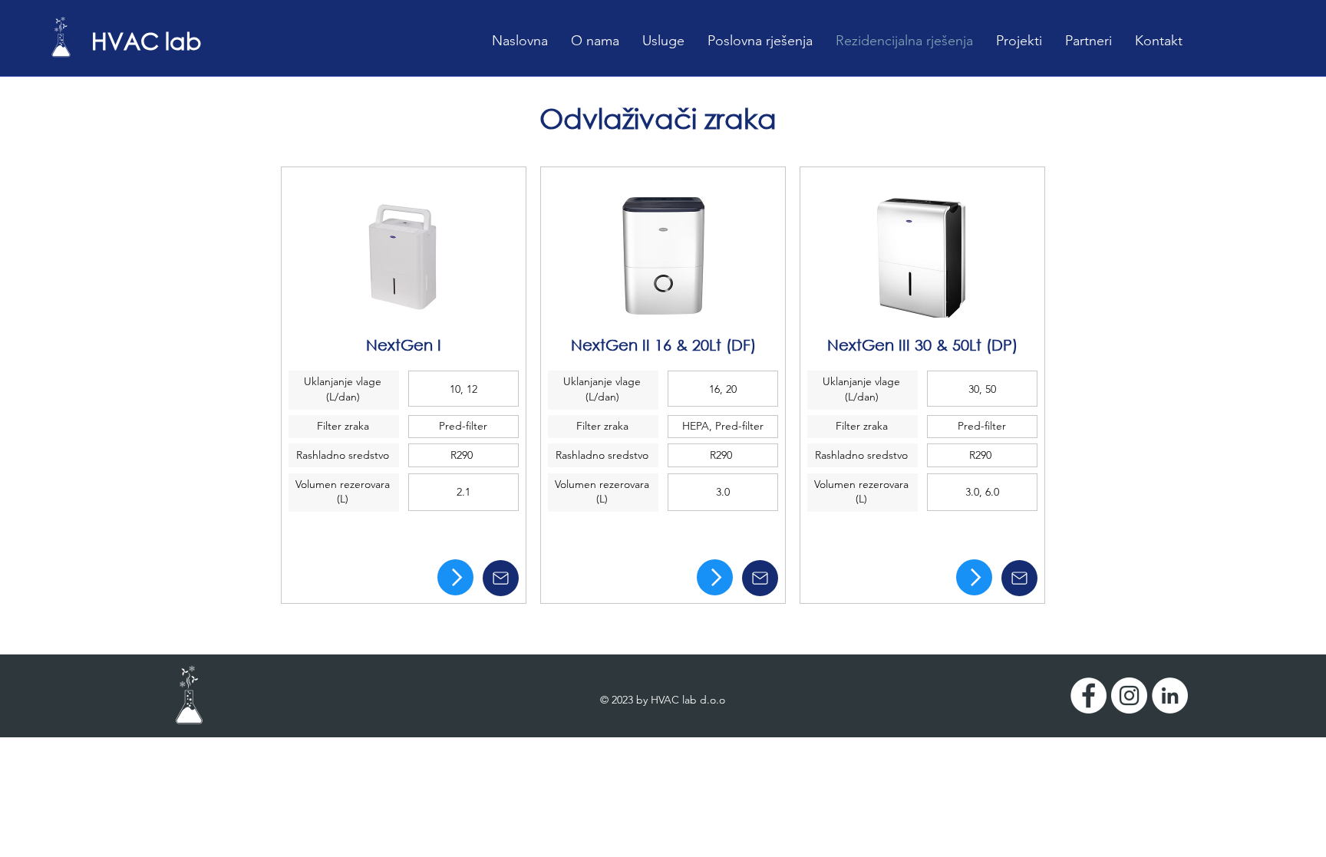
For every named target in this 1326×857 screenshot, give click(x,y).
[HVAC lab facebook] (1088, 695)
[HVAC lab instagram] (1129, 695)
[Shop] (455, 577)
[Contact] (501, 578)
